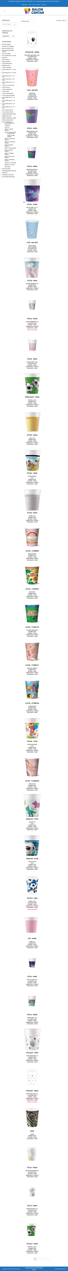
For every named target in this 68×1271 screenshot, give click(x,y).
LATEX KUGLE (6, 87)
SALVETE (7, 127)
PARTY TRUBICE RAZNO (9, 154)
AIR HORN (7, 166)
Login (30, 4)
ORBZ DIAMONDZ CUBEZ (9, 118)
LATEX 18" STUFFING (8, 85)
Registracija (24, 4)
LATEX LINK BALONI (7, 93)
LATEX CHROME (6, 67)
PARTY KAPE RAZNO (10, 148)
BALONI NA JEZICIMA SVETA (8, 51)
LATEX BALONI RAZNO (8, 95)
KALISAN (4, 57)
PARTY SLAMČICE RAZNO (10, 160)
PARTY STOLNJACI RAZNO (10, 142)
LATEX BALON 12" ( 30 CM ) (8, 79)
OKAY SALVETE (6, 168)
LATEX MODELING (7, 89)
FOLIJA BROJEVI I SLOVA (9, 55)
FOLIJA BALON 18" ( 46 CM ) (8, 104)
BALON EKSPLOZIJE (7, 48)
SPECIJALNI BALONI (7, 120)
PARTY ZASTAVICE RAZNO (10, 139)
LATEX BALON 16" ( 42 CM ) (8, 83)
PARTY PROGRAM (7, 122)
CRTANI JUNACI (6, 44)
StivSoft (64, 1268)
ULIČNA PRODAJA (7, 63)
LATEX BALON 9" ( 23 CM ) (9, 73)
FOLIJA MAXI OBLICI (7, 112)
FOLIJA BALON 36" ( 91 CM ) (8, 107)
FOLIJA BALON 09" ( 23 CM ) (8, 101)
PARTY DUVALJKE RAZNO (10, 157)
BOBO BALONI (6, 65)
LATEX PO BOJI (6, 53)
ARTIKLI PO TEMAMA (8, 46)
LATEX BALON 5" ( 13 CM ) (9, 70)
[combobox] (28, 21)
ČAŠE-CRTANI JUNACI (11, 136)
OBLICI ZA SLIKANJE (10, 162)
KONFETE (5, 172)
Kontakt (38, 4)
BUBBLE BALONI (6, 116)
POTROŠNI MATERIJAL (8, 176)
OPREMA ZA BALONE (8, 174)
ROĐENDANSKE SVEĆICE (9, 170)
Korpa (33, 4)
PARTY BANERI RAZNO (9, 145)
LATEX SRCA (5, 91)
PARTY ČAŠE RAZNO (10, 132)
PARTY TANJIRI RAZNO (9, 129)
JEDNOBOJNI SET (10, 123)
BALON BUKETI (6, 61)
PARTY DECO (6, 59)
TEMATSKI (7, 125)
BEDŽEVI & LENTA (10, 164)
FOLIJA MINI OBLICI (7, 110)
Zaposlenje (43, 4)
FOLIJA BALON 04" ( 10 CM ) (8, 98)
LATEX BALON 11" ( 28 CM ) (8, 76)
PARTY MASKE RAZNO (9, 150)
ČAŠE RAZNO (11, 133)
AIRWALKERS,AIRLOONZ (9, 114)
